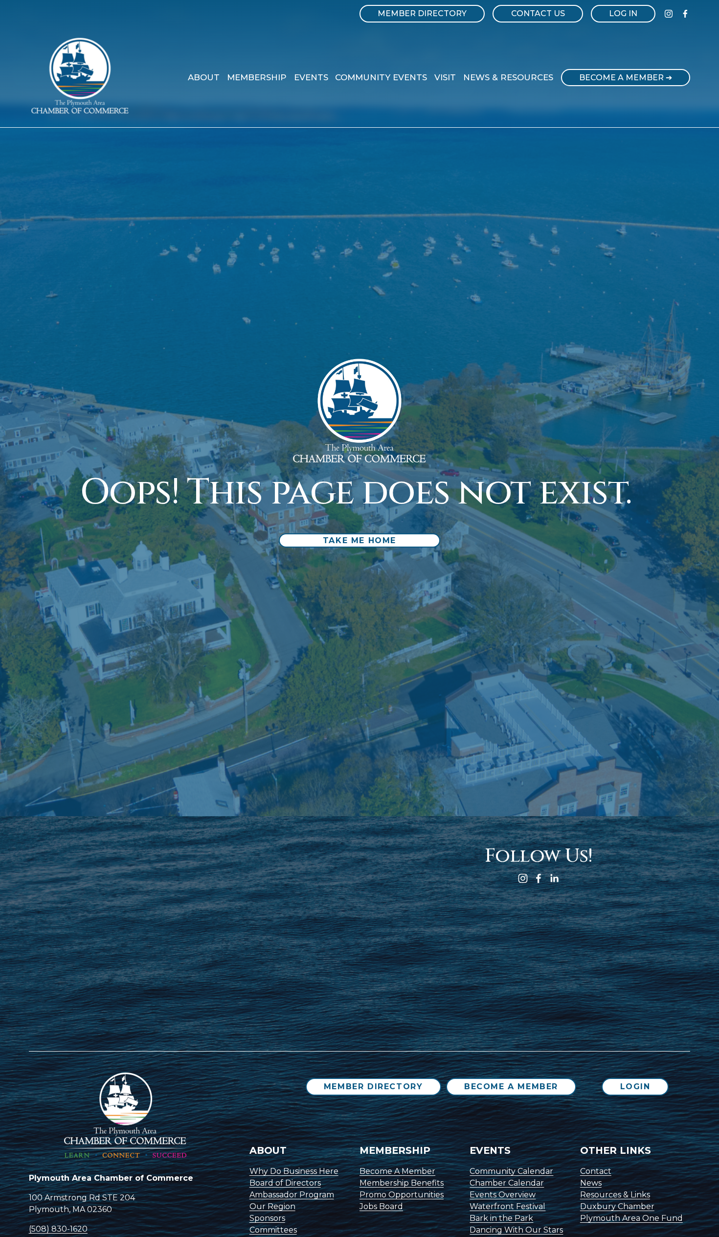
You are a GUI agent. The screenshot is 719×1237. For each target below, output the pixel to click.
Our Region (272, 1206)
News (591, 1183)
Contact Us (538, 13)
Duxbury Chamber (617, 1206)
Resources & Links (615, 1194)
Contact (595, 1171)
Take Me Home (359, 540)
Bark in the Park (501, 1218)
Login (635, 1086)
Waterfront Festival (507, 1206)
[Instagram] (669, 14)
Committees (273, 1230)
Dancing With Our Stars (516, 1230)
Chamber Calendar (507, 1183)
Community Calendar (511, 1171)
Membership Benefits (402, 1183)
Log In (623, 13)
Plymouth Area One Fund (631, 1218)
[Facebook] (685, 14)
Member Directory (422, 13)
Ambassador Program (291, 1194)
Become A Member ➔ (625, 77)
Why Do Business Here (293, 1171)
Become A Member (511, 1086)
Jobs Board (381, 1206)
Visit (445, 77)
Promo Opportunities (402, 1194)
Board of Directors (285, 1183)
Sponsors (267, 1218)
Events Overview (503, 1194)
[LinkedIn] (554, 878)
